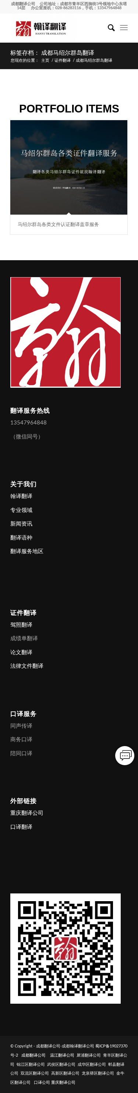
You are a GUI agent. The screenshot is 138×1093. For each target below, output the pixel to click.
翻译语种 (21, 538)
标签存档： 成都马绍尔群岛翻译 (52, 53)
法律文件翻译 (26, 666)
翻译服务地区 (26, 551)
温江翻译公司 (62, 1055)
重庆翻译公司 (26, 813)
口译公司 (42, 1083)
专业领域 (21, 510)
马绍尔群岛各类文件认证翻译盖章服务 (58, 224)
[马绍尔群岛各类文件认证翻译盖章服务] (68, 167)
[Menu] (124, 28)
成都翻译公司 (23, 4)
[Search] (107, 28)
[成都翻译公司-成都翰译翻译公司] (57, 28)
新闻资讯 (21, 524)
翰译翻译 (21, 496)
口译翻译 (21, 827)
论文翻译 (21, 652)
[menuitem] (107, 28)
